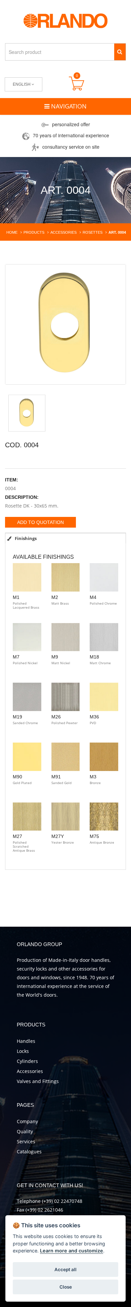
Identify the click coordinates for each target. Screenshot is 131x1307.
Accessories (30, 1071)
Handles (26, 1041)
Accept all (65, 1269)
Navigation (68, 106)
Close (65, 1287)
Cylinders (27, 1061)
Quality (25, 1131)
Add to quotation (40, 522)
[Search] (120, 52)
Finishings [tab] (25, 538)
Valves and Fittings (38, 1081)
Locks (23, 1051)
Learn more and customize (71, 1250)
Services (26, 1141)
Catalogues (29, 1151)
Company (27, 1121)
